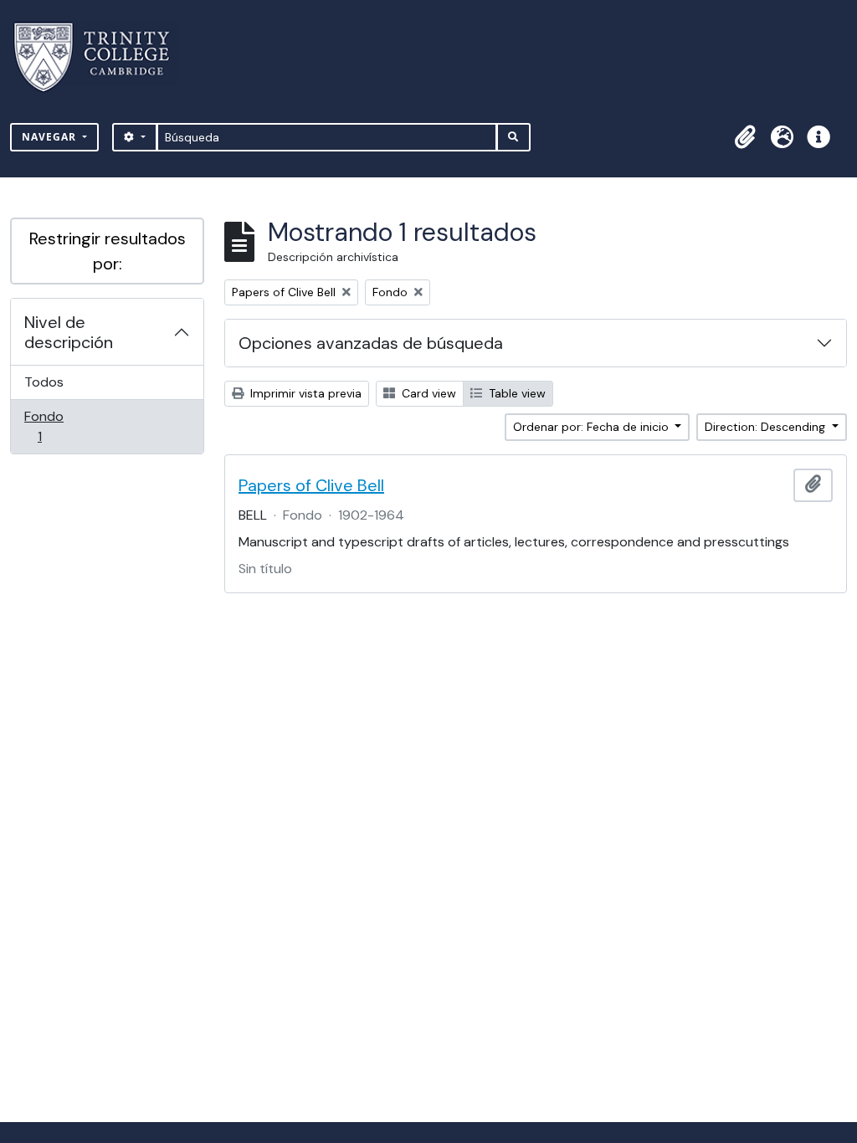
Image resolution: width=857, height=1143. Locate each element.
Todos (44, 382)
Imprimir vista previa (304, 393)
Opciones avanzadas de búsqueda (371, 343)
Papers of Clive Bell (311, 485)
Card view (427, 393)
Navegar (51, 137)
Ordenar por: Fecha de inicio (592, 426)
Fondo (63, 426)
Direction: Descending (767, 426)
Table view (515, 393)
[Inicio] (101, 57)
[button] (744, 137)
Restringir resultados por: (107, 251)
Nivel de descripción (68, 332)
